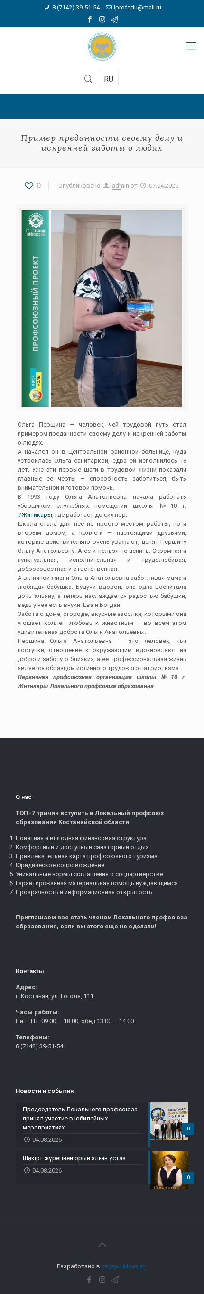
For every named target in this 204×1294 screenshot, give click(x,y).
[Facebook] (90, 19)
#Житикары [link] (35, 514)
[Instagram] (102, 19)
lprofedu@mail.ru (137, 7)
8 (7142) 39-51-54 (76, 7)
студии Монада (124, 1266)
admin (120, 185)
